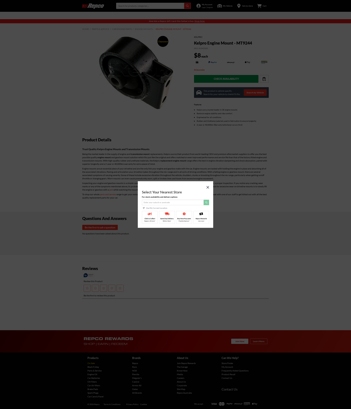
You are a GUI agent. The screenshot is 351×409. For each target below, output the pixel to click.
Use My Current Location (156, 208)
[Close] (207, 187)
